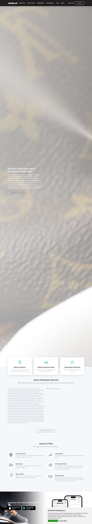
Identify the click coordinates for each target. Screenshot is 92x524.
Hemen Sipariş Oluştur (17, 192)
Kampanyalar (40, 3)
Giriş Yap (71, 3)
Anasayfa (9, 165)
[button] (50, 3)
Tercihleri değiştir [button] (63, 520)
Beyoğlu (24, 165)
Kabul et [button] (50, 520)
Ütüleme (19, 165)
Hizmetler (15, 165)
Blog (57, 3)
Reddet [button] (55, 520)
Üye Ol (80, 3)
